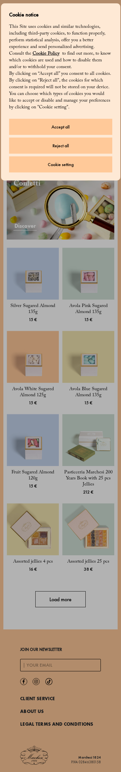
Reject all (60, 146)
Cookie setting (61, 164)
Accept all (60, 127)
